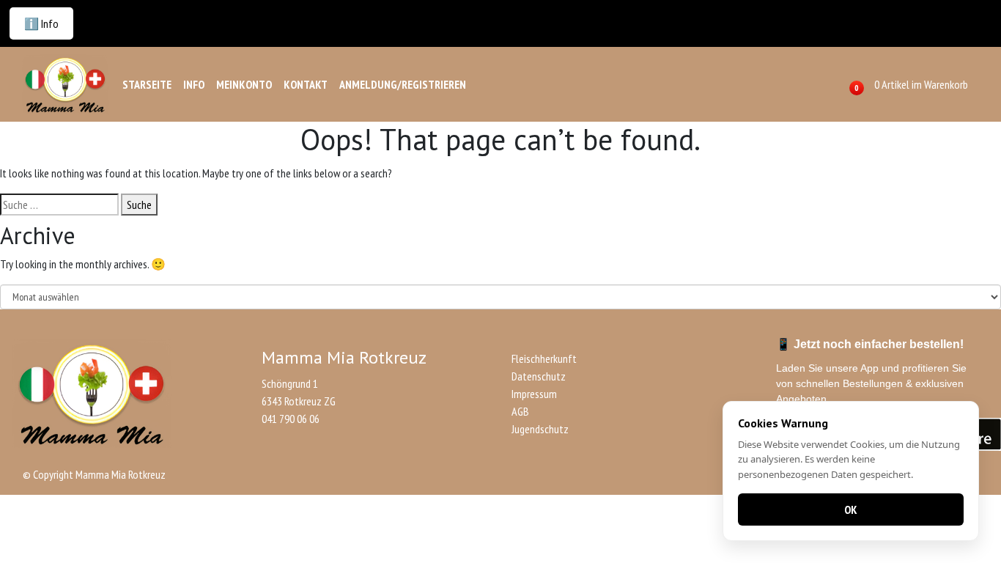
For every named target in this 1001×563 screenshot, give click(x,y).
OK (850, 509)
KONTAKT (306, 84)
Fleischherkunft (544, 358)
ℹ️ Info (41, 23)
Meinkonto (244, 84)
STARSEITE (146, 84)
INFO (193, 84)
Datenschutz (538, 376)
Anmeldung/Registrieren (402, 84)
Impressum (534, 393)
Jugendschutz (540, 429)
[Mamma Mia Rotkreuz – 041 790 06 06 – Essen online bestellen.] (65, 84)
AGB (520, 411)
